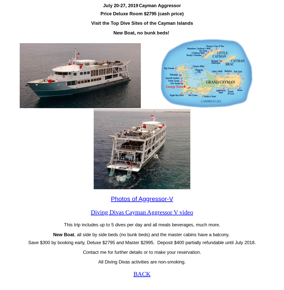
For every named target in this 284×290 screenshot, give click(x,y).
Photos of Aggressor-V (142, 198)
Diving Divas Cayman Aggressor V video (142, 212)
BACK (142, 273)
